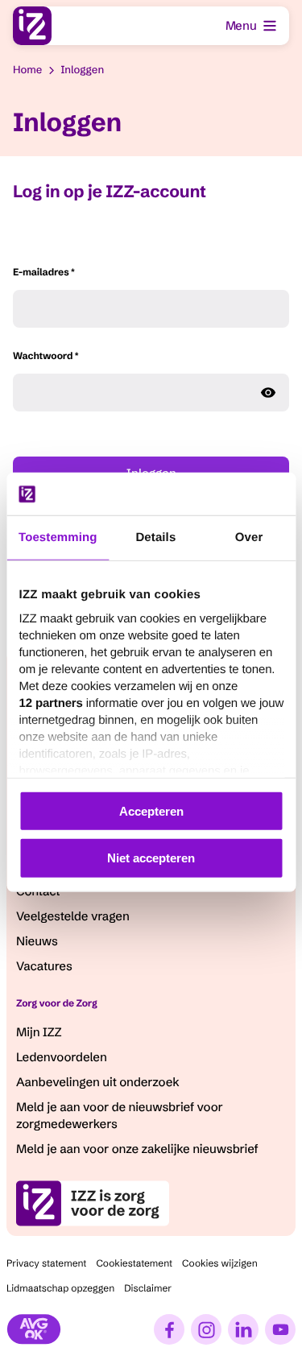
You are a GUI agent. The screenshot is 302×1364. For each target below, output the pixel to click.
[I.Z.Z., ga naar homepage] (32, 25)
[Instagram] (206, 1329)
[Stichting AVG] (33, 1329)
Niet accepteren (151, 858)
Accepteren (151, 810)
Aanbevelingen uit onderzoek (98, 1081)
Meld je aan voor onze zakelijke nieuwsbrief (137, 1148)
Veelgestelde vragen (73, 916)
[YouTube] (280, 1329)
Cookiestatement (134, 1264)
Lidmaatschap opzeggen (60, 1289)
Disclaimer (148, 1289)
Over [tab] (249, 537)
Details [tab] (155, 537)
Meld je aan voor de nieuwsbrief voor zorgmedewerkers (119, 1115)
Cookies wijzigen (220, 1264)
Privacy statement (46, 1264)
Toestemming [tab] (58, 537)
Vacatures (44, 965)
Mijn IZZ (39, 1032)
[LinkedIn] (243, 1329)
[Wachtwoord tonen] (268, 393)
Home (27, 70)
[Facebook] (169, 1329)
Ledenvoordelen (61, 1056)
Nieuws (37, 941)
